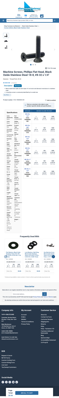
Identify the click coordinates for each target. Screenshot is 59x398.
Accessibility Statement (48, 340)
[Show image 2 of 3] (33, 64)
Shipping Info (45, 321)
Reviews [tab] (18, 86)
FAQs (42, 326)
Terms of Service (48, 297)
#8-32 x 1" (28, 159)
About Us (44, 314)
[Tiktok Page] (16, 382)
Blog (42, 335)
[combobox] (29, 20)
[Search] (54, 20)
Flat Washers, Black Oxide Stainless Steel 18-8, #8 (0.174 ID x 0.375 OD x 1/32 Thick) (13, 255)
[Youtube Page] (13, 382)
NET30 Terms (6, 358)
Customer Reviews (47, 319)
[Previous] (11, 49)
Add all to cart (27, 393)
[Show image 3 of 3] (35, 64)
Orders (23, 317)
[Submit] (44, 294)
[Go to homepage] (29, 6)
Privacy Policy (37, 297)
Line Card (4, 365)
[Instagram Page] (9, 382)
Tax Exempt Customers (9, 367)
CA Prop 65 (44, 342)
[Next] (54, 49)
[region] (29, 49)
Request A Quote (7, 355)
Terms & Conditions (27, 321)
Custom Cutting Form (8, 360)
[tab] (8, 85)
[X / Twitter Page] (6, 382)
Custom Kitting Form (8, 362)
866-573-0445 (34, 16)
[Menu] (3, 20)
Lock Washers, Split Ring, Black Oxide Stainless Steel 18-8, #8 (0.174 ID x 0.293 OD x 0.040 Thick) (32, 255)
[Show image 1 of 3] (30, 64)
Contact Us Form (46, 317)
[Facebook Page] (3, 382)
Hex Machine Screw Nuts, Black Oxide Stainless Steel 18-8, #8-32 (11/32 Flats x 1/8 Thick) (51, 255)
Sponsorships (45, 338)
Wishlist (23, 319)
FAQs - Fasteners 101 (47, 328)
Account (24, 314)
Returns (43, 324)
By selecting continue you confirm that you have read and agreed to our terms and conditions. (29, 300)
